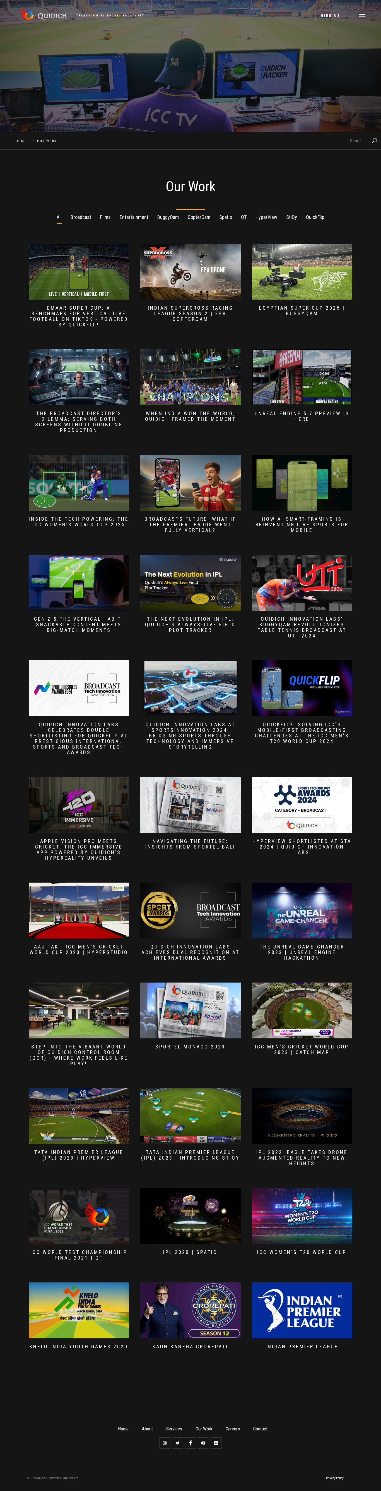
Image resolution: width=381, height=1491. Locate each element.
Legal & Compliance (303, 1478)
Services (174, 1429)
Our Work (204, 1429)
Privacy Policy (335, 1478)
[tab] (59, 217)
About (147, 1429)
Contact (260, 1429)
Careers (233, 1429)
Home (21, 141)
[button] (362, 15)
